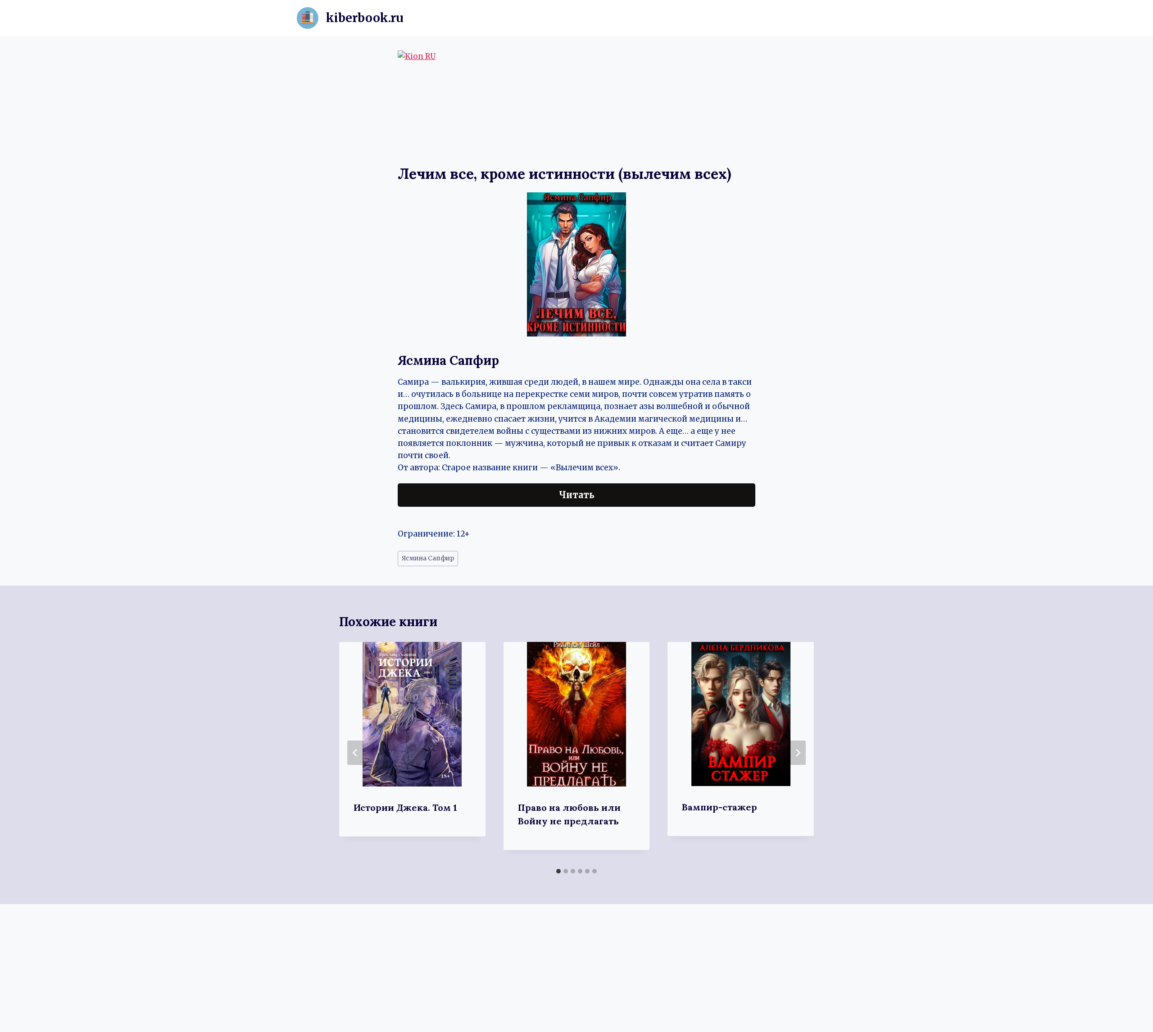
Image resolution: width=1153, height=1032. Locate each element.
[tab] (558, 871)
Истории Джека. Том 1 (405, 807)
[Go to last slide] (355, 753)
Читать (577, 494)
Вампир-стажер (719, 807)
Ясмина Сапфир (428, 558)
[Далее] (798, 753)
